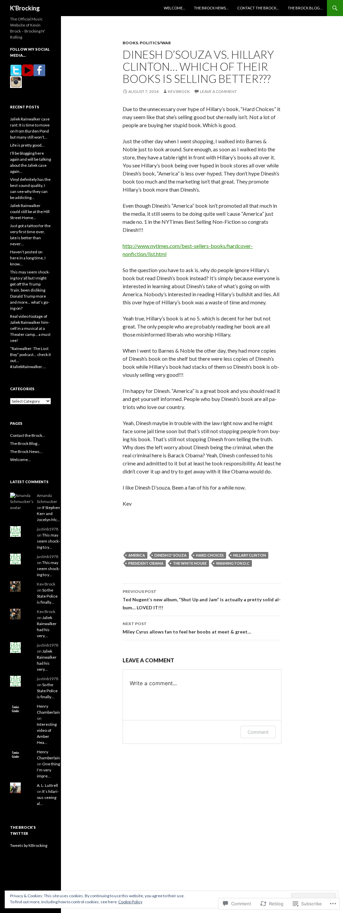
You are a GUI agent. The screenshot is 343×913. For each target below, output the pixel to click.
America (136, 555)
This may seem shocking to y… (48, 541)
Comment (258, 732)
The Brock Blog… (305, 8)
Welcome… (174, 8)
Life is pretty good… (27, 145)
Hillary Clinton (249, 555)
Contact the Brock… (258, 8)
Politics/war (155, 42)
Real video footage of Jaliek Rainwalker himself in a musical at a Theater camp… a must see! (30, 328)
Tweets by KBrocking (28, 845)
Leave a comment (218, 91)
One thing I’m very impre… (48, 769)
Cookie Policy (130, 901)
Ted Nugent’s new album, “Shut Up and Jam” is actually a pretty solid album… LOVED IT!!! (202, 599)
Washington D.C (233, 563)
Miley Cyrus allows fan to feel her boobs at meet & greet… (187, 628)
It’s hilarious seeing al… (48, 797)
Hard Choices (210, 555)
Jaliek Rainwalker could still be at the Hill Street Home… (30, 211)
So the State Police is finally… (47, 596)
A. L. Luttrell (47, 785)
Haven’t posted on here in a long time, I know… (28, 257)
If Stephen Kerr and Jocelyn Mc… (48, 513)
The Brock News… (211, 8)
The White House (190, 563)
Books (130, 42)
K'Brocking (25, 8)
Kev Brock (179, 91)
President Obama (145, 563)
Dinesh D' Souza (170, 555)
